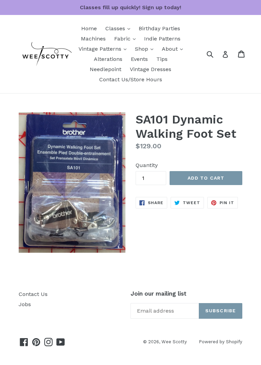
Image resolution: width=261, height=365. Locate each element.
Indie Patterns (162, 38)
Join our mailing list (158, 293)
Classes (119, 28)
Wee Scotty (174, 341)
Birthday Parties (159, 28)
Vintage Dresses (150, 69)
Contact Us (33, 294)
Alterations (108, 59)
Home (89, 28)
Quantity (147, 165)
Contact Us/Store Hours (130, 79)
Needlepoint (105, 69)
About (174, 48)
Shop (146, 48)
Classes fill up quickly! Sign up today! (130, 7)
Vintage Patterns (104, 48)
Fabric (126, 38)
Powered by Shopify (220, 341)
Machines (93, 38)
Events (139, 59)
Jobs (25, 304)
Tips (162, 59)
